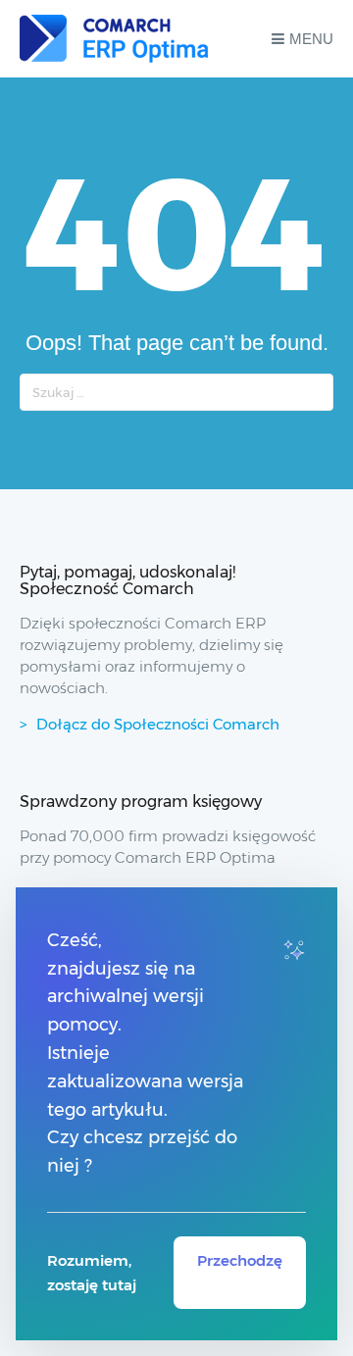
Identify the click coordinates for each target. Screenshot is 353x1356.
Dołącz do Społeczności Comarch (157, 724)
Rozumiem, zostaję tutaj (91, 1272)
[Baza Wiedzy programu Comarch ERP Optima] (114, 39)
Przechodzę (239, 1260)
